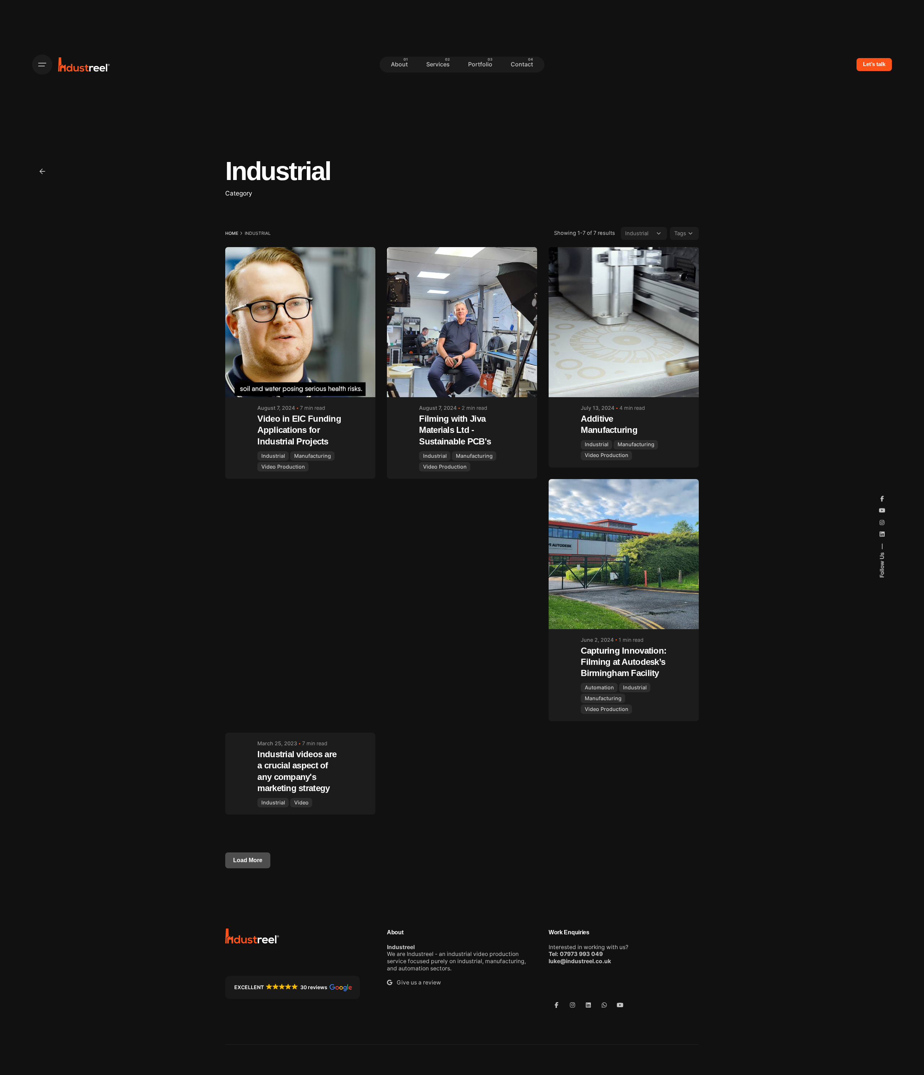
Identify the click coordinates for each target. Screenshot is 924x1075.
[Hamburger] (42, 64)
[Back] (42, 171)
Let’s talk (874, 64)
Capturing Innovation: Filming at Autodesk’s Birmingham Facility (623, 662)
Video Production (283, 467)
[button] (292, 987)
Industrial (273, 456)
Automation (599, 687)
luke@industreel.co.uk (580, 961)
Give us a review (416, 982)
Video (301, 802)
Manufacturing (312, 456)
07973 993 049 (581, 954)
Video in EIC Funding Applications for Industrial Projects (299, 430)
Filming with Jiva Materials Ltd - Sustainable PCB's (455, 430)
